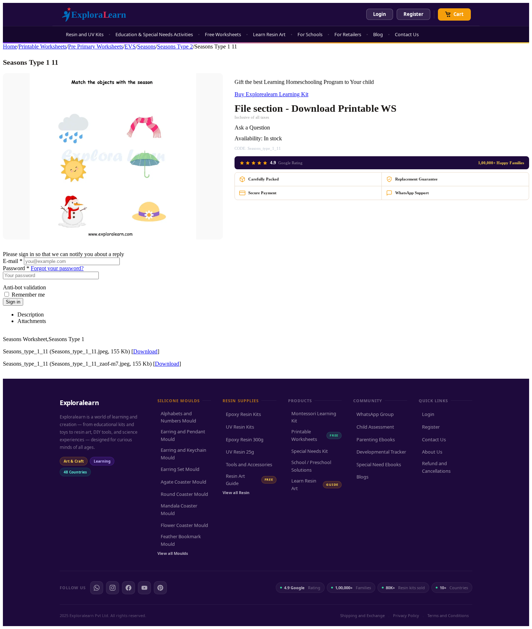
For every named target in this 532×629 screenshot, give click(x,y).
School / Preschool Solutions (311, 466)
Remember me (28, 295)
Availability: (248, 138)
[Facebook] (128, 587)
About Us (432, 452)
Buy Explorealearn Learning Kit (271, 94)
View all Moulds (172, 553)
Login (379, 14)
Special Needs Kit (309, 451)
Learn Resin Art (269, 34)
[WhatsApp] (96, 587)
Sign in (13, 302)
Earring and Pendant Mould (183, 435)
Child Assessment (375, 427)
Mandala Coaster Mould (179, 509)
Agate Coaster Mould (183, 482)
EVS (130, 46)
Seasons (146, 46)
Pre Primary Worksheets (95, 46)
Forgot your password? (57, 268)
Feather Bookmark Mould (181, 540)
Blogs (362, 476)
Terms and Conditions (448, 615)
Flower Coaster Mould (184, 525)
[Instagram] (112, 587)
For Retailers (347, 34)
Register (413, 14)
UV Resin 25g (240, 452)
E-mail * (12, 261)
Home (10, 46)
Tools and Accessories (249, 464)
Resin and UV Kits (85, 34)
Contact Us (407, 34)
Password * (16, 268)
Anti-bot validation (24, 287)
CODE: (240, 148)
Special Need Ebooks (378, 464)
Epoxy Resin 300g (244, 439)
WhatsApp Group (375, 414)
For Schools (309, 34)
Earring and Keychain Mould (183, 454)
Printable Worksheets (42, 46)
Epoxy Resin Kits (243, 414)
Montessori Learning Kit (313, 417)
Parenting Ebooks (375, 439)
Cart (458, 14)
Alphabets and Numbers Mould (178, 417)
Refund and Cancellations (436, 467)
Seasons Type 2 (175, 46)
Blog (378, 34)
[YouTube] (144, 587)
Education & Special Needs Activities (154, 34)
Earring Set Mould (180, 469)
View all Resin (236, 492)
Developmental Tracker (381, 452)
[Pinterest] (160, 587)
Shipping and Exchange (362, 615)
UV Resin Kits (240, 427)
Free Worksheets (223, 34)
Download (145, 351)
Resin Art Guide (249, 480)
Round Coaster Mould (184, 494)
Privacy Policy (406, 615)
